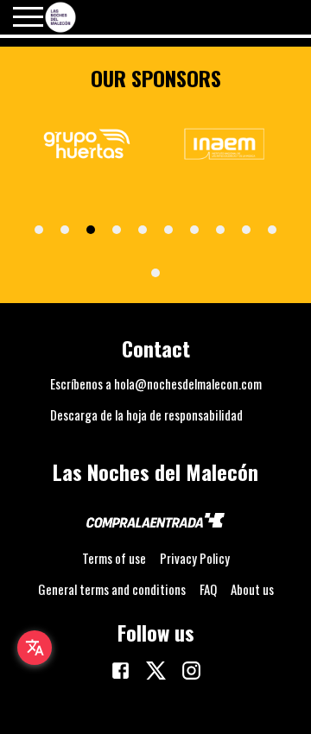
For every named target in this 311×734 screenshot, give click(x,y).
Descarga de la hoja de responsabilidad (146, 414)
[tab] (39, 230)
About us (252, 588)
